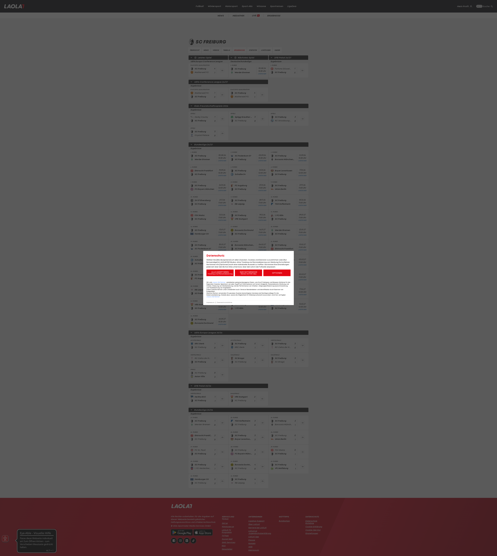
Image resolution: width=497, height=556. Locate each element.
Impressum (210, 302)
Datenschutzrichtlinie (224, 302)
